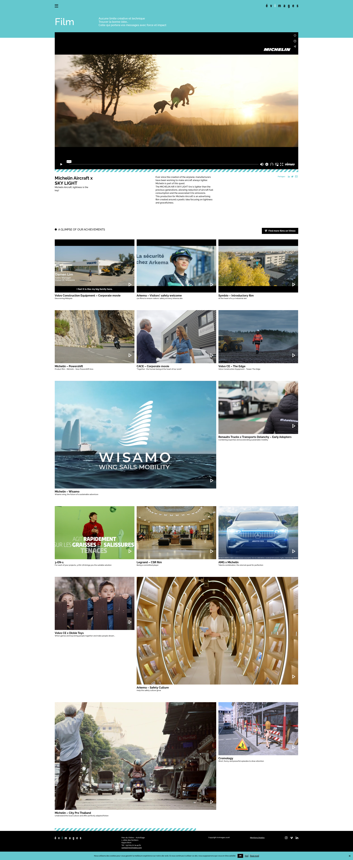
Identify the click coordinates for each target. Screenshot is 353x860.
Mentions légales (257, 838)
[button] (56, 5)
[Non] (349, 855)
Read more (254, 856)
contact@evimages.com (131, 848)
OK (240, 856)
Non (246, 856)
